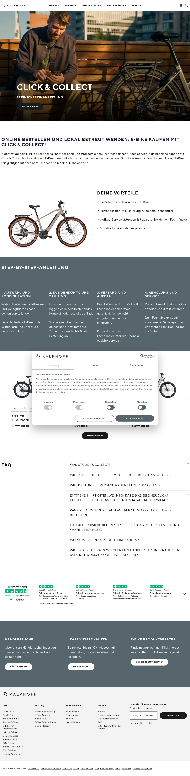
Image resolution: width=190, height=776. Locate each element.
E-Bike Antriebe (42, 715)
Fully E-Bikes (9, 750)
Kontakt (102, 711)
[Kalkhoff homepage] (23, 5)
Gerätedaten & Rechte (51, 768)
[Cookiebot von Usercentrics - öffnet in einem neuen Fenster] (142, 356)
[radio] (15, 409)
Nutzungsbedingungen (83, 768)
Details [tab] (95, 365)
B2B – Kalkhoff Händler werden (109, 727)
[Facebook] (150, 723)
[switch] (79, 407)
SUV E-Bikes (9, 743)
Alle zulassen (134, 418)
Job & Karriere (73, 722)
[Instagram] (141, 723)
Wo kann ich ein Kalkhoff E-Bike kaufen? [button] (104, 540)
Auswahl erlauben (94, 418)
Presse (69, 718)
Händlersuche (18, 666)
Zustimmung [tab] (53, 365)
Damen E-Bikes (10, 736)
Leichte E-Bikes (10, 732)
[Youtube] (146, 723)
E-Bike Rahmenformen (45, 722)
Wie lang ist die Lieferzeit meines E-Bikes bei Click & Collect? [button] (120, 475)
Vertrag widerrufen (123, 768)
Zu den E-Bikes (30, 106)
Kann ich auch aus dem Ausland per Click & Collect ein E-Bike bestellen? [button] (121, 512)
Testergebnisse (73, 715)
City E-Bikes (9, 715)
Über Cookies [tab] (136, 365)
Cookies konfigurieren (142, 768)
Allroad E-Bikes (10, 722)
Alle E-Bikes (9, 711)
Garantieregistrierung (108, 718)
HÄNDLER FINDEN (116, 5)
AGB (97, 768)
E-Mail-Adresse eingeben (141, 708)
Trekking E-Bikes (11, 718)
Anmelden (173, 715)
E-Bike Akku (40, 718)
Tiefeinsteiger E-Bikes (13, 746)
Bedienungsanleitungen (109, 715)
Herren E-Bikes (10, 739)
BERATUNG (71, 5)
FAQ (100, 722)
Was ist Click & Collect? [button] (90, 465)
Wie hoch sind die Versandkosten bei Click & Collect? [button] (115, 485)
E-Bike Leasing (81, 666)
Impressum (67, 768)
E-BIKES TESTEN (92, 5)
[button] (54, 5)
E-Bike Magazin (42, 726)
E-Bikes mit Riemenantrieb (10, 727)
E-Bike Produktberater (149, 662)
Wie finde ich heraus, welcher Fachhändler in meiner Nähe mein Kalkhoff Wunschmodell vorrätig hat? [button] (125, 552)
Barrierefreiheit (106, 768)
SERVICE (136, 5)
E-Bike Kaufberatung (44, 711)
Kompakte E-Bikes (12, 754)
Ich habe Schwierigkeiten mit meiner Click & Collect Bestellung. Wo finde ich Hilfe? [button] (124, 527)
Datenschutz (33, 768)
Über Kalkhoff (73, 711)
